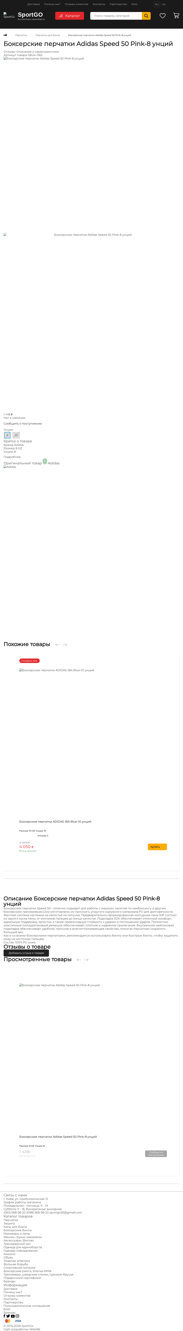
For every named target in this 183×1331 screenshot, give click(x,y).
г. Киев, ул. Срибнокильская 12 (26, 1199)
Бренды (10, 1281)
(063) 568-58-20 (15, 1212)
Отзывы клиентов (76, 4)
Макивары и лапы (17, 1233)
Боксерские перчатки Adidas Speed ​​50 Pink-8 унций (58, 1136)
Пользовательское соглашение (27, 1306)
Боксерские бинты (18, 1230)
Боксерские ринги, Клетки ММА (27, 1271)
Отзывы (10, 51)
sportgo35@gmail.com (66, 1212)
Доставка (34, 4)
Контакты (99, 4)
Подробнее (12, 457)
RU (157, 4)
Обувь (8, 1257)
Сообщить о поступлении (23, 423)
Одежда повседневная (21, 1250)
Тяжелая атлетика (17, 1261)
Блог (135, 4)
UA (163, 4)
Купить (155, 846)
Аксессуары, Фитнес (19, 1240)
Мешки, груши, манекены (23, 1237)
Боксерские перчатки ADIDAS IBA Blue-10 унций (55, 821)
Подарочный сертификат (22, 1278)
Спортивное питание (19, 1267)
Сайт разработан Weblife (22, 1329)
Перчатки (11, 1220)
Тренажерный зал (17, 1244)
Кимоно (9, 1254)
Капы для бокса (15, 1227)
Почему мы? (52, 4)
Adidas (19, 445)
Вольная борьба (16, 1264)
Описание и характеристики (37, 51)
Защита (9, 1223)
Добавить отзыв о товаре (26, 953)
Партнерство (118, 4)
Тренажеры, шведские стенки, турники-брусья (38, 1274)
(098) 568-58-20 (37, 1212)
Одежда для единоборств (23, 1247)
